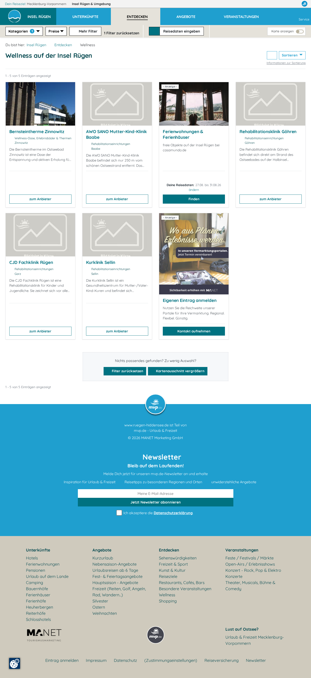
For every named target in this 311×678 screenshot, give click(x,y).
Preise (53, 31)
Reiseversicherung (221, 660)
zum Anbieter (40, 199)
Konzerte (233, 576)
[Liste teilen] (272, 55)
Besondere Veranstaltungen (185, 588)
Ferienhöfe (36, 601)
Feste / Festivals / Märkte (249, 558)
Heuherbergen (39, 607)
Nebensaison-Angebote (114, 564)
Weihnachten (104, 613)
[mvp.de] (304, 4)
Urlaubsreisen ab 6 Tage (115, 570)
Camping (34, 582)
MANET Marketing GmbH (162, 437)
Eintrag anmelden (62, 660)
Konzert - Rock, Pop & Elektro (253, 570)
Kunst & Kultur (172, 570)
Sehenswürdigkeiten (177, 558)
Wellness (167, 594)
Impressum (96, 660)
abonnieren (155, 502)
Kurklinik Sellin (100, 262)
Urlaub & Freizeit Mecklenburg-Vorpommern (254, 640)
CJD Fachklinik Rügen (31, 262)
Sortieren (290, 55)
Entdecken (63, 45)
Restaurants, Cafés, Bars (181, 582)
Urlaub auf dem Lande (47, 576)
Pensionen (35, 570)
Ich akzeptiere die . (157, 513)
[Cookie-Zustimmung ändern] (14, 663)
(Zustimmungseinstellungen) (170, 660)
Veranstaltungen (241, 550)
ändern (194, 190)
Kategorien (20, 31)
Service (304, 19)
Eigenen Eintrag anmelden (190, 300)
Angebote (101, 550)
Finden (194, 199)
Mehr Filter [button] (87, 31)
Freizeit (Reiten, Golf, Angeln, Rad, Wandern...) (119, 591)
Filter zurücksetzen (127, 371)
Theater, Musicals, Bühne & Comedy (250, 585)
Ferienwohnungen (42, 564)
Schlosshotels (38, 619)
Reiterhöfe (36, 613)
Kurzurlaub (102, 558)
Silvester (100, 601)
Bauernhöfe (37, 588)
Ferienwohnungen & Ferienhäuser (183, 134)
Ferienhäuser (38, 594)
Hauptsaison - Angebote (115, 582)
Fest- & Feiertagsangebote (117, 576)
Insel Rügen (91, 4)
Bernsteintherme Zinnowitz (36, 131)
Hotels (32, 558)
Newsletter (256, 660)
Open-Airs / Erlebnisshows (250, 564)
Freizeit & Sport (173, 564)
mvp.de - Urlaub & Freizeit (155, 430)
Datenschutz (125, 660)
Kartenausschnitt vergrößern (179, 371)
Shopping (168, 601)
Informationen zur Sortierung (286, 63)
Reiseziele (168, 576)
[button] (42, 14)
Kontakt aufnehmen (193, 331)
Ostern (98, 607)
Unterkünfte (38, 550)
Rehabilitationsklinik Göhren (268, 131)
